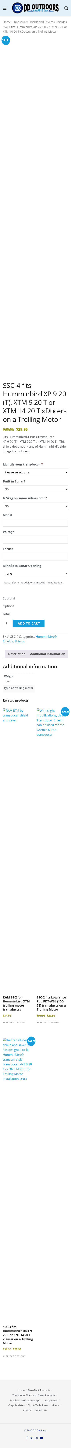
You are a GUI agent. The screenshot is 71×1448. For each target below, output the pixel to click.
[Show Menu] (4, 8)
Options (8, 606)
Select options (16, 1022)
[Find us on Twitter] (31, 1438)
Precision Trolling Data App (25, 1400)
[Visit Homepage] (35, 8)
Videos (55, 1405)
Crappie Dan (51, 1400)
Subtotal (9, 598)
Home (7, 22)
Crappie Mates (16, 1405)
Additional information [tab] (47, 654)
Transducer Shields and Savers (33, 22)
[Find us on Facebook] (27, 1438)
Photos (27, 1410)
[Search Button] (66, 8)
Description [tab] (17, 654)
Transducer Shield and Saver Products (33, 1395)
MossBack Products (39, 1390)
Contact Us (41, 1410)
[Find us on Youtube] (41, 1438)
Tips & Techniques (38, 1405)
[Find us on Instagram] (36, 1438)
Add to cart (29, 623)
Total (6, 614)
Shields (60, 22)
